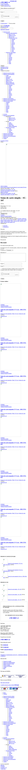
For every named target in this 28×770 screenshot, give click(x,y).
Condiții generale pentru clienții (10, 685)
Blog (4, 668)
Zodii (12, 51)
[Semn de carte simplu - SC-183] (5, 594)
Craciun (13, 42)
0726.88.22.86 (13, 1)
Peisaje (12, 47)
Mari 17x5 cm (15, 313)
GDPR (4, 667)
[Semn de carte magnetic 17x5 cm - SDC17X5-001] (5, 563)
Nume (2, 263)
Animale (13, 39)
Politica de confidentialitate (9, 662)
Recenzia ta (3, 252)
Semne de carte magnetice (11, 33)
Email (2, 266)
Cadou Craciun (20, 219)
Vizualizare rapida (4, 305)
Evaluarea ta (4, 250)
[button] (4, 316)
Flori (12, 45)
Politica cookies (6, 665)
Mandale (8, 77)
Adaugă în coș (4, 213)
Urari (12, 50)
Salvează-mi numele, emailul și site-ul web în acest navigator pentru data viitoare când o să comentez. (12, 269)
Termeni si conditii (7, 661)
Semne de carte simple (11, 52)
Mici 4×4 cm (11, 36)
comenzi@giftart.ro (8, 649)
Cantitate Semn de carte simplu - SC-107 (11, 210)
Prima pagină (3, 187)
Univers (13, 48)
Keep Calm (8, 76)
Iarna (12, 46)
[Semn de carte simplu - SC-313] (5, 599)
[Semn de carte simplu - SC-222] (5, 589)
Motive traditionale (10, 82)
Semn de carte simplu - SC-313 (15, 599)
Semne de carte (6, 31)
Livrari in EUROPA (7, 666)
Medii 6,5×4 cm (12, 35)
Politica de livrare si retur (8, 663)
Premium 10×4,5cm (13, 37)
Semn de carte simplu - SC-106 (7, 190)
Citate (12, 40)
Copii (12, 41)
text (14, 222)
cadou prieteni (7, 221)
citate (12, 221)
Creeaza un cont (7, 6)
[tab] (15, 225)
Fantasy (10, 59)
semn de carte (16, 221)
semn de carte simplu (8, 222)
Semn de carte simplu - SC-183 (15, 594)
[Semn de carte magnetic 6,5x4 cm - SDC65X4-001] (5, 569)
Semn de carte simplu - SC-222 (15, 589)
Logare (2, 20)
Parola (2, 12)
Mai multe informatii (5, 682)
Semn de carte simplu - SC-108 (7, 194)
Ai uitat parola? (4, 23)
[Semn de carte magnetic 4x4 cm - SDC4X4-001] (5, 576)
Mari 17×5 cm (12, 34)
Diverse (13, 44)
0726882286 (6, 25)
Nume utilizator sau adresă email (8, 8)
